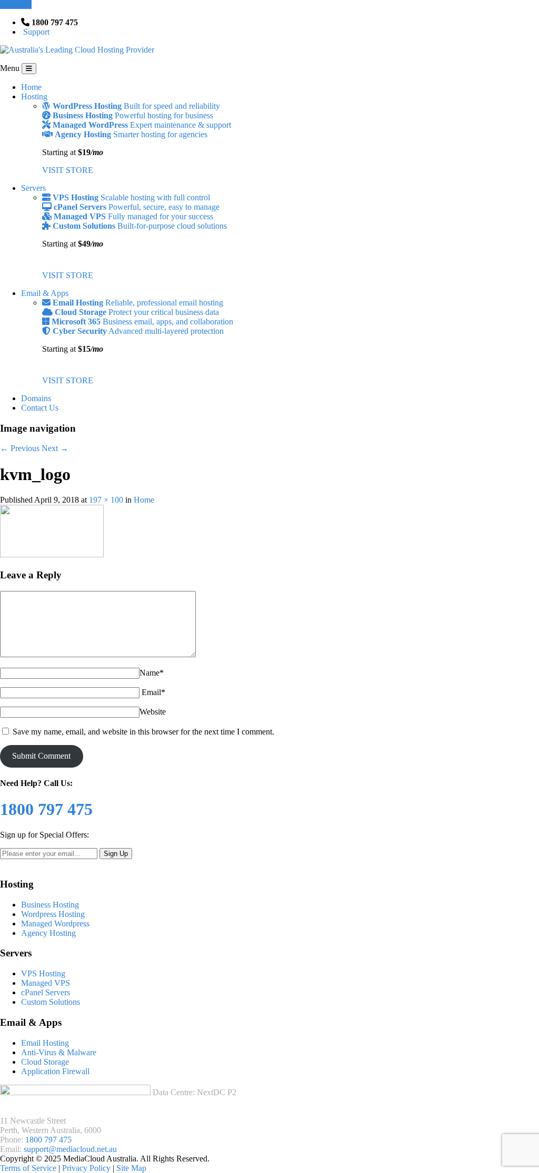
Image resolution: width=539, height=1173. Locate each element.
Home (31, 87)
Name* (151, 672)
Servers (33, 187)
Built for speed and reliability (136, 105)
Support (35, 31)
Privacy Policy (87, 1168)
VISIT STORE (67, 170)
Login (19, 4)
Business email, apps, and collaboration (142, 321)
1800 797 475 (48, 1139)
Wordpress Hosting (53, 914)
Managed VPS (45, 982)
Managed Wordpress (55, 923)
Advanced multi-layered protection (138, 331)
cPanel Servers (45, 992)
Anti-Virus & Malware (58, 1052)
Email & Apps (44, 293)
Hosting (34, 96)
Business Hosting (50, 904)
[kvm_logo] (52, 554)
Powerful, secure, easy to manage (136, 206)
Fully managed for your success (133, 216)
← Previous (19, 448)
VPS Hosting (43, 973)
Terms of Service (29, 1168)
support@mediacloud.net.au (70, 1149)
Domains (36, 398)
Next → (55, 448)
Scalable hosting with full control (131, 197)
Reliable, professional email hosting (138, 302)
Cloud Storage (45, 1061)
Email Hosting (45, 1042)
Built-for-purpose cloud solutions (140, 225)
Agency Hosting (48, 933)
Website (152, 711)
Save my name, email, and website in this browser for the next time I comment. (143, 731)
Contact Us (39, 407)
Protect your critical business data (137, 312)
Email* (153, 692)
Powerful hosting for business (133, 115)
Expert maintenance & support (142, 124)
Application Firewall (55, 1071)
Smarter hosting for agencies (131, 134)
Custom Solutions (50, 1001)
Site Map (131, 1168)
